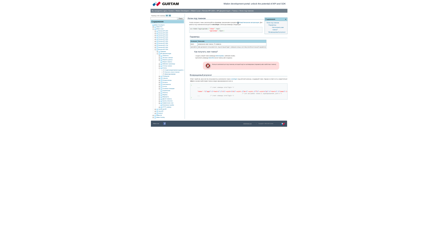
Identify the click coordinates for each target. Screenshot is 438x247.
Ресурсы (165, 82)
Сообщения (166, 76)
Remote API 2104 (163, 37)
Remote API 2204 (163, 35)
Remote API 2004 (163, 39)
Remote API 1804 (163, 43)
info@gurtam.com (247, 123)
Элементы (166, 55)
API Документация (223, 11)
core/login (234, 79)
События (165, 78)
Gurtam (171, 11)
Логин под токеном (246, 11)
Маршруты (166, 96)
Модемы (165, 94)
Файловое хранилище (169, 63)
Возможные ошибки (168, 105)
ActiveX (160, 113)
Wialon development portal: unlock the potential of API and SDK (255, 4)
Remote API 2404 (163, 31)
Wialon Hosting (160, 117)
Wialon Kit (159, 115)
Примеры (163, 51)
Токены (235, 11)
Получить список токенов (172, 72)
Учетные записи (167, 66)
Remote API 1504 (208, 11)
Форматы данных (168, 59)
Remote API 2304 (163, 33)
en (167, 15)
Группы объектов (167, 101)
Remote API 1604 (163, 47)
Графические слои (168, 103)
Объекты (165, 92)
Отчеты (165, 86)
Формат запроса (167, 61)
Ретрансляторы (167, 80)
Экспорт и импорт (168, 57)
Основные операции (168, 88)
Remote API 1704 (163, 45)
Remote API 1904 (163, 41)
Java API (160, 111)
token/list (211, 58)
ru (169, 15)
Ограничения (166, 90)
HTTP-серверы (167, 107)
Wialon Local (195, 11)
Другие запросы (167, 98)
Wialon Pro (159, 26)
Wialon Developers (182, 11)
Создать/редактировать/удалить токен (176, 70)
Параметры (272, 25)
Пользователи (167, 84)
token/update (220, 56)
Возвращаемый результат (277, 32)
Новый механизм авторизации (249, 22)
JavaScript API (162, 109)
